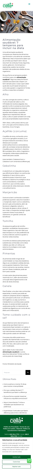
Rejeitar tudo (16, 466)
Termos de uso (24, 427)
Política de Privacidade (11, 427)
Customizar (16, 462)
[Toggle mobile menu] (29, 4)
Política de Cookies (9, 428)
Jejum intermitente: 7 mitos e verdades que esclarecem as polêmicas (14, 405)
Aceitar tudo (16, 457)
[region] (16, 453)
